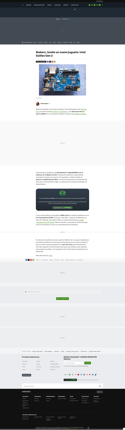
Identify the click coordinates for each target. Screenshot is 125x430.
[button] (45, 103)
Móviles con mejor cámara (72, 351)
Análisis (38, 361)
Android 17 (56, 351)
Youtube (99, 5)
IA (74, 42)
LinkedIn (93, 374)
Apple (23, 366)
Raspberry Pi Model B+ (60, 111)
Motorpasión (73, 398)
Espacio (52, 361)
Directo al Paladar (62, 398)
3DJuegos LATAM (38, 417)
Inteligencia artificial (55, 366)
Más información (73, 428)
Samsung (38, 366)
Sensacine (48, 398)
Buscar (100, 386)
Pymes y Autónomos (96, 401)
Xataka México (25, 417)
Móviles (24, 364)
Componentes (44, 260)
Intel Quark (80, 260)
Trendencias (84, 398)
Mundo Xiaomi (25, 408)
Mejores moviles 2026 (37, 351)
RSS (87, 374)
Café (71, 42)
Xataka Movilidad (54, 364)
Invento (59, 42)
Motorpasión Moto (74, 400)
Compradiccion (85, 402)
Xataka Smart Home (25, 405)
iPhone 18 (65, 42)
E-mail (55, 62)
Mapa (78, 42)
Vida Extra (36, 400)
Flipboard (52, 62)
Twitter (102, 5)
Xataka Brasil (25, 419)
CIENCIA (49, 5)
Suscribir (87, 363)
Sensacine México (50, 417)
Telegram (94, 5)
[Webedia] (99, 1)
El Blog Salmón (97, 398)
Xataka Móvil (25, 400)
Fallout (45, 42)
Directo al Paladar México (62, 417)
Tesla (54, 42)
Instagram (97, 5)
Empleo (38, 369)
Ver (63, 298)
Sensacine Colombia (48, 419)
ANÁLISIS (28, 5)
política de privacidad (83, 366)
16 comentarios (41, 61)
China (34, 42)
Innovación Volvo (65, 19)
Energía (38, 364)
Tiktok (92, 5)
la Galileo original (80, 114)
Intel (50, 255)
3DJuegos (36, 398)
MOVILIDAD (58, 5)
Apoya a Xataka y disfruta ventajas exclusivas (87, 379)
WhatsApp (89, 5)
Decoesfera (84, 400)
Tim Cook (40, 42)
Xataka (24, 398)
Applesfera (24, 402)
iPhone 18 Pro (84, 351)
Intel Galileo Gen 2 (71, 260)
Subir (98, 392)
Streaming (24, 361)
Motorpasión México (73, 417)
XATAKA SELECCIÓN (39, 5)
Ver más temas (26, 375)
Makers (51, 260)
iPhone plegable (48, 351)
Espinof (47, 400)
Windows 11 (53, 369)
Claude (62, 351)
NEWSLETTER (74, 5)
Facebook (48, 62)
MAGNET (65, 5)
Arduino (58, 260)
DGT (50, 42)
